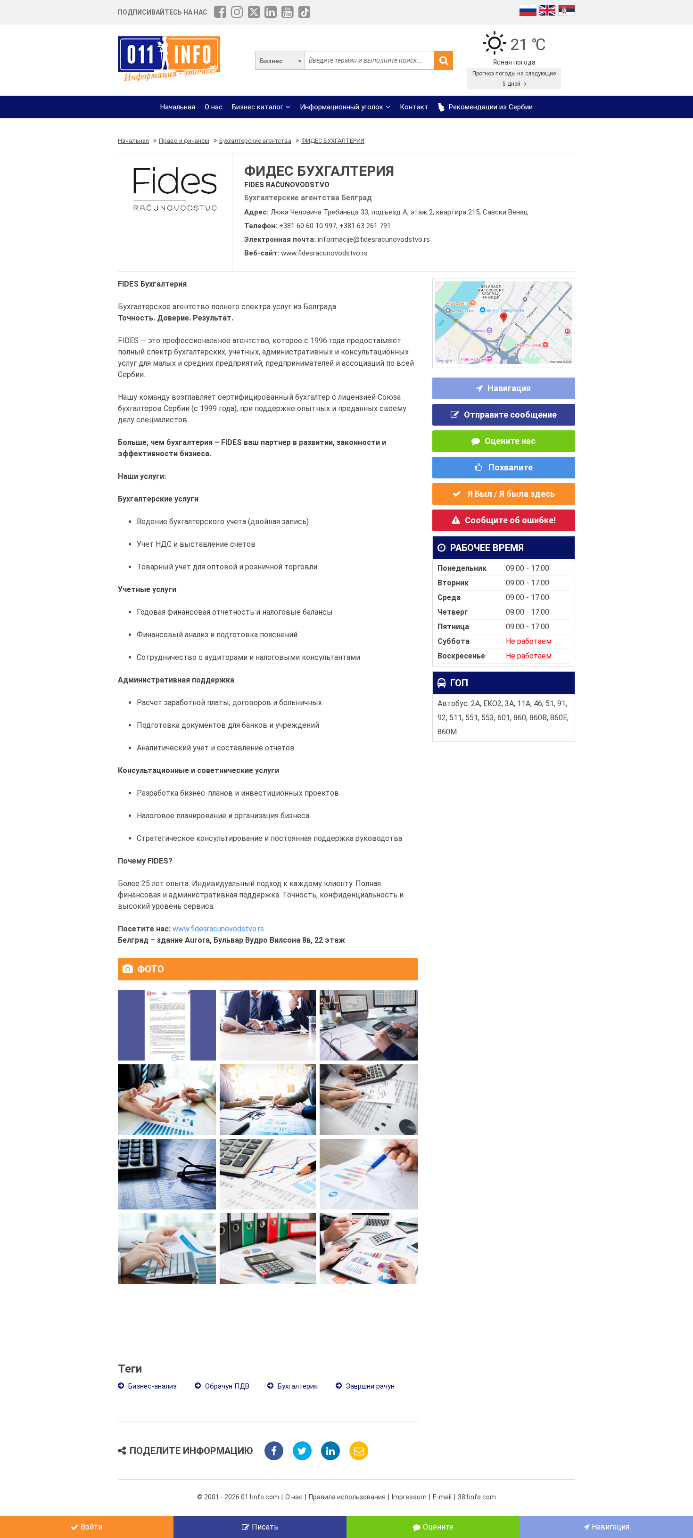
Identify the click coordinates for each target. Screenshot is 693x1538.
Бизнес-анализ (151, 1386)
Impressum (409, 1497)
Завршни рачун (369, 1386)
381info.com (477, 1497)
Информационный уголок (341, 107)
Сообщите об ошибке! (510, 520)
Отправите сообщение (510, 414)
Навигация (509, 388)
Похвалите (510, 467)
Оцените (438, 1526)
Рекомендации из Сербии (490, 107)
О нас (214, 107)
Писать (265, 1526)
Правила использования (347, 1497)
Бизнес (271, 61)
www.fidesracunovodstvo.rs (324, 253)
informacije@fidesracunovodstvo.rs (374, 239)
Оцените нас (510, 441)
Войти (91, 1526)
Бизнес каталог (257, 107)
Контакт (414, 107)
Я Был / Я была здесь (510, 494)
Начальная (177, 107)
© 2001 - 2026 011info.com (238, 1497)
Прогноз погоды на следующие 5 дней (514, 78)
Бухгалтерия (297, 1386)
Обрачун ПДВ (226, 1386)
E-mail (442, 1497)
